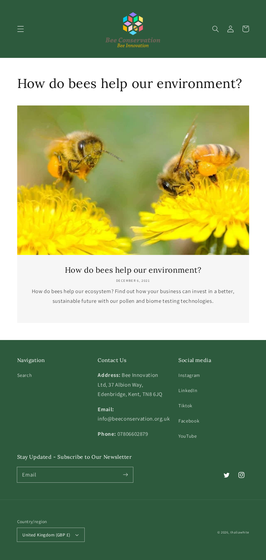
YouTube (187, 436)
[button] (20, 28)
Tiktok (185, 405)
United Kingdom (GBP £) (46, 535)
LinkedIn (187, 390)
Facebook (188, 421)
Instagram (189, 375)
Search (24, 375)
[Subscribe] (125, 474)
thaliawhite (239, 532)
